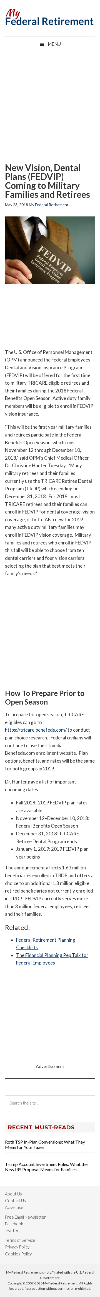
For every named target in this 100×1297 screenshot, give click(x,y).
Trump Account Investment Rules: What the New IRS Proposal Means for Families (46, 1166)
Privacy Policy (17, 1246)
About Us (13, 1193)
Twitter (12, 1230)
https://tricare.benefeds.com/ (36, 730)
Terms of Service (20, 1240)
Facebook (14, 1223)
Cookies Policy (18, 1253)
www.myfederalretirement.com (50, 15)
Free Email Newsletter (25, 1216)
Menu (54, 44)
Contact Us (15, 1200)
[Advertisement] (50, 107)
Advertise (14, 1207)
